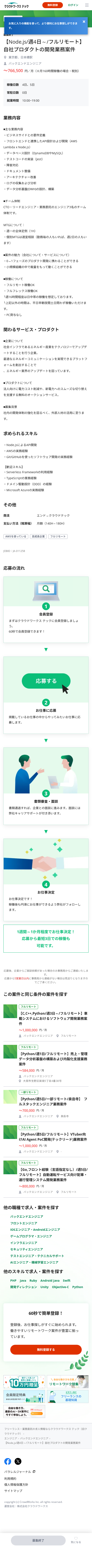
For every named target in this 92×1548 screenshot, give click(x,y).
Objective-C (60, 1287)
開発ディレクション (23, 1287)
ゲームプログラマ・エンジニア (31, 1236)
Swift (66, 1280)
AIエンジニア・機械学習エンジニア (34, 1262)
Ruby (33, 1280)
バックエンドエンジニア (26, 1216)
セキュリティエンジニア (26, 1249)
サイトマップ (13, 1491)
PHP (13, 1280)
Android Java (49, 1280)
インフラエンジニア (23, 1243)
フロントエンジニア (23, 1223)
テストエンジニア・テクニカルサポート (37, 1256)
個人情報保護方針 (16, 1485)
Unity (44, 1287)
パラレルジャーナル (17, 1472)
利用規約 (10, 1479)
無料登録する (46, 1350)
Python (77, 1287)
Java (23, 1280)
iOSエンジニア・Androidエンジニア (35, 1230)
